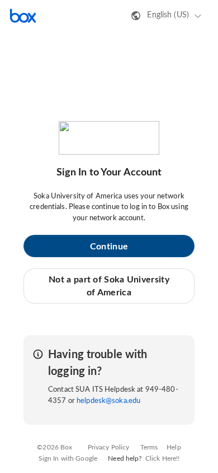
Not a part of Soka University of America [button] (109, 285)
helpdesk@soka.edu (108, 401)
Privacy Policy (109, 447)
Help (174, 447)
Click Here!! (162, 458)
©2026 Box (54, 447)
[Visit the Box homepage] (23, 15)
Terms (149, 447)
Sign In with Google (68, 458)
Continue (109, 246)
